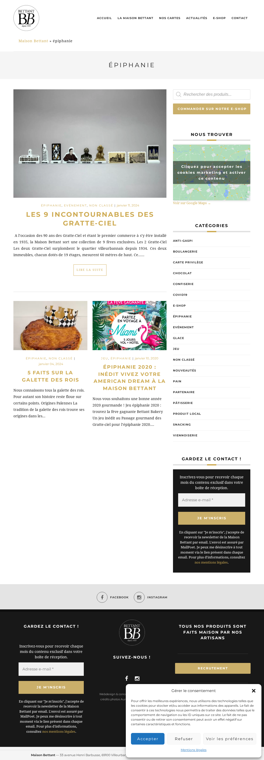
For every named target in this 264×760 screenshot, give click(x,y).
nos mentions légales (211, 562)
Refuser (184, 738)
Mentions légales (194, 750)
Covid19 (180, 295)
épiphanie (51, 205)
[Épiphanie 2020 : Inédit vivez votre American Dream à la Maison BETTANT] (130, 327)
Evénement (75, 205)
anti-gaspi (183, 241)
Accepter (148, 738)
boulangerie (185, 251)
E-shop (219, 18)
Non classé (101, 205)
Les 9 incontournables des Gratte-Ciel (90, 218)
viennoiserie (185, 435)
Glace (178, 338)
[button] (253, 690)
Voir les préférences (229, 738)
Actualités (196, 18)
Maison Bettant (33, 41)
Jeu (104, 358)
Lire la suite (90, 270)
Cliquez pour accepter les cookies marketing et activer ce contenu (211, 172)
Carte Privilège (188, 262)
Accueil (104, 18)
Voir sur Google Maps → (192, 203)
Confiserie (183, 284)
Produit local (187, 414)
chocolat (182, 273)
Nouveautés (184, 370)
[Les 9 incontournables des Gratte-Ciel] (90, 143)
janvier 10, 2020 (146, 358)
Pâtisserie (183, 403)
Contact (240, 18)
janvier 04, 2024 (51, 364)
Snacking (182, 424)
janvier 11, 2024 (128, 205)
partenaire (184, 392)
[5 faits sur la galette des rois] (50, 327)
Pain (177, 381)
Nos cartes (169, 18)
